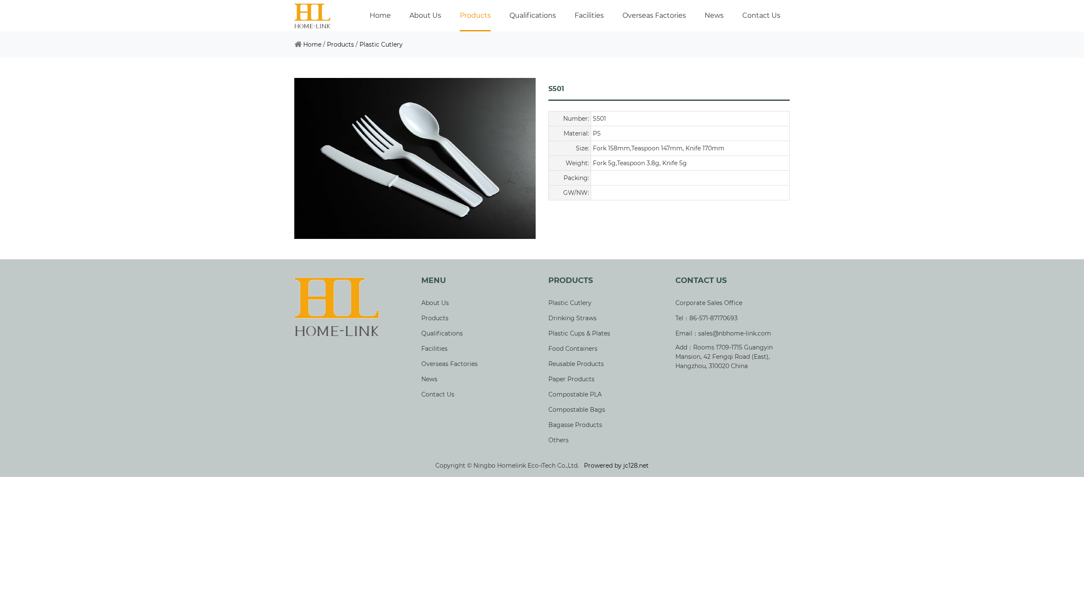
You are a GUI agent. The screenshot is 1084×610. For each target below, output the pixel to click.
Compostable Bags (576, 409)
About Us (425, 15)
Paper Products (571, 379)
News (714, 15)
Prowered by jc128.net (616, 465)
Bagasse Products (575, 425)
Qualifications (532, 15)
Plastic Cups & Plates (579, 333)
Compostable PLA (575, 394)
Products (475, 15)
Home (380, 15)
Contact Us (761, 15)
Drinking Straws (572, 318)
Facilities (589, 15)
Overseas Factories (654, 15)
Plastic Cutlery (381, 44)
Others (558, 440)
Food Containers (572, 348)
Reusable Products (576, 364)
